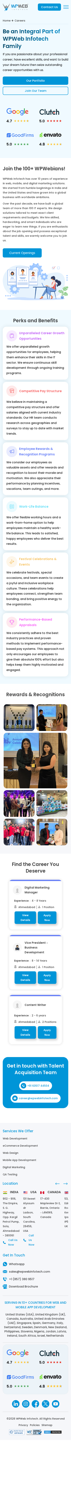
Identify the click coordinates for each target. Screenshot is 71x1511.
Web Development (15, 1138)
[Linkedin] (15, 1404)
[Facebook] (35, 1404)
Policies (35, 1425)
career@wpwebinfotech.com (38, 1098)
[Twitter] (46, 1404)
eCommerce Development (20, 1146)
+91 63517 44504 (38, 1085)
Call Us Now (12, 1242)
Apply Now (47, 917)
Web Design (10, 1153)
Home (7, 20)
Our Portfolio (35, 81)
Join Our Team (35, 91)
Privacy (23, 1425)
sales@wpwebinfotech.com (29, 1271)
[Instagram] (25, 1404)
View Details (25, 917)
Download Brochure (23, 1286)
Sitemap (47, 1425)
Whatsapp (17, 1264)
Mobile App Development (19, 1160)
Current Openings (22, 253)
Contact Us (49, 7)
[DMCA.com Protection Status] (53, 1433)
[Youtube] (56, 1404)
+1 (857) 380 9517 (21, 1279)
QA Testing (10, 1174)
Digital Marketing (14, 1167)
